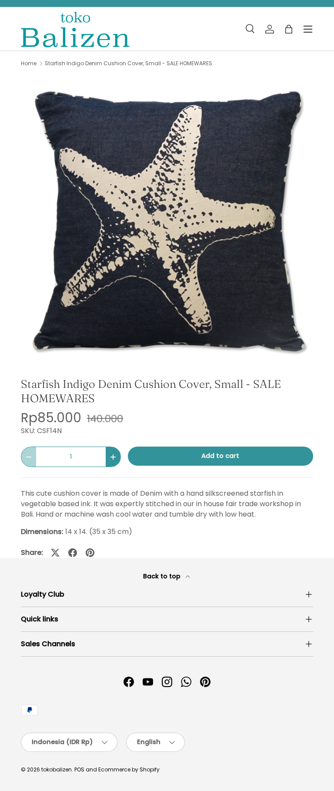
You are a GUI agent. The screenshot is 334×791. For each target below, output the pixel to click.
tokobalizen (56, 769)
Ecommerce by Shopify (129, 769)
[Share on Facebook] (72, 552)
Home (29, 63)
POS (79, 769)
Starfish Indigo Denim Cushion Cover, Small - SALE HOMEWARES (128, 63)
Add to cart (220, 455)
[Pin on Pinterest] (90, 552)
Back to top (162, 576)
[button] (288, 29)
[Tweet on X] (55, 552)
